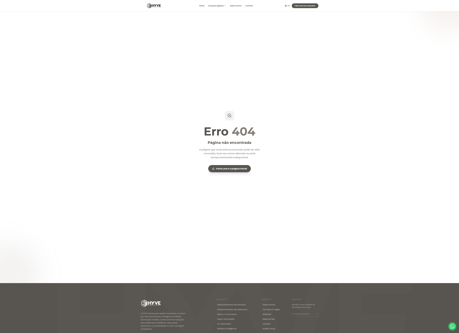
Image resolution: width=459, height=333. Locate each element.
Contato (249, 6)
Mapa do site (269, 319)
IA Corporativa (224, 323)
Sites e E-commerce (227, 314)
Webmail (267, 314)
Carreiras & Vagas (271, 309)
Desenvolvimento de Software (231, 304)
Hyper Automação (225, 319)
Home (201, 6)
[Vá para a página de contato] (452, 326)
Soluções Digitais (216, 6)
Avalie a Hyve (269, 328)
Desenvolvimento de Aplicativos (232, 309)
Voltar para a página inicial (231, 168)
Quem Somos (236, 6)
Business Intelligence (227, 328)
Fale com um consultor (305, 6)
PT (289, 6)
